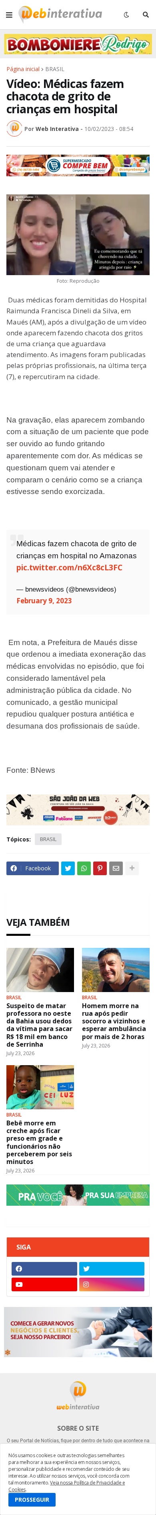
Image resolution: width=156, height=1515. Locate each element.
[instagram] (112, 1284)
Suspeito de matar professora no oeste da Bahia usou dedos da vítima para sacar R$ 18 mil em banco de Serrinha (39, 1025)
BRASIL (54, 69)
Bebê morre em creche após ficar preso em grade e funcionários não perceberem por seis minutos (39, 1142)
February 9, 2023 (44, 600)
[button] (9, 15)
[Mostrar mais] (132, 868)
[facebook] (44, 1269)
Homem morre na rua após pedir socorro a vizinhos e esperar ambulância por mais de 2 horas (114, 1021)
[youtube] (44, 1284)
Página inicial (23, 69)
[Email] (116, 868)
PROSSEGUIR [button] (32, 1499)
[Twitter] (68, 868)
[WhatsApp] (84, 868)
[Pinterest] (100, 868)
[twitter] (112, 1269)
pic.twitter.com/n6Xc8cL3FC (69, 567)
